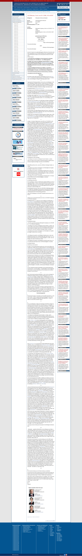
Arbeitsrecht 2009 (16, 542)
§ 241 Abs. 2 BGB (43, 332)
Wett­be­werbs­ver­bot (32, 336)
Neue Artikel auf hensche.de (27, 529)
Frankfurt (19, 11)
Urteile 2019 (16, 28)
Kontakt (51, 530)
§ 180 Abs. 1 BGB (42, 382)
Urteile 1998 (16, 59)
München (35, 11)
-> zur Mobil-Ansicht (16, 14)
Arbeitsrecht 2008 (16, 543)
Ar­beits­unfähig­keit (36, 153)
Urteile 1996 (16, 62)
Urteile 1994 (16, 65)
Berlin (15, 11)
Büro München (59, 538)
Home (15, 7)
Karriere (51, 529)
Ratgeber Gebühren (36, 9)
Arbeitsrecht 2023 (16, 529)
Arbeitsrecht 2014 (16, 537)
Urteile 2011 (16, 40)
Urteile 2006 (16, 47)
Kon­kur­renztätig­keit (50, 353)
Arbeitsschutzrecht (41, 528)
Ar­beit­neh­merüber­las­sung (46, 62)
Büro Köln (58, 537)
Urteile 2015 (16, 34)
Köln (31, 11)
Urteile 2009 (16, 43)
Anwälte (47, 11)
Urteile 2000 (16, 56)
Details (17, 88)
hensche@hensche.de (38, 495)
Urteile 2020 (16, 26)
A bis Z (51, 526)
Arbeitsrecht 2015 (16, 536)
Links (51, 531)
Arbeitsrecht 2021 (16, 531)
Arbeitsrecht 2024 (16, 528)
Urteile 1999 (16, 58)
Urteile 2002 (16, 53)
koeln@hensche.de (17, 105)
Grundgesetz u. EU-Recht (42, 526)
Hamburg (23, 11)
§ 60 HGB (44, 329)
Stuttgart (43, 11)
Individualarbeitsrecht (41, 527)
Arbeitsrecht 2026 (16, 526)
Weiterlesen (61, 36)
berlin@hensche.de (17, 87)
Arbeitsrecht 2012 (16, 539)
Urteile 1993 (16, 67)
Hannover (27, 11)
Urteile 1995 (16, 64)
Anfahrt (14, 88)
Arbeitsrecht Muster (29, 9)
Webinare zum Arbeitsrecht (17, 77)
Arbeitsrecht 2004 (16, 547)
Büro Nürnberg (59, 539)
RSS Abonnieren (16, 554)
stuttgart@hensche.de (17, 119)
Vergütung (29, 97)
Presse (48, 7)
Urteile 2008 (16, 44)
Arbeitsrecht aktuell (19, 7)
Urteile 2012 (16, 38)
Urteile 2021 (16, 25)
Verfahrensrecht (40, 531)
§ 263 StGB (43, 383)
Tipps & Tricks (23, 9)
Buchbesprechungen (26, 526)
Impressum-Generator (17, 9)
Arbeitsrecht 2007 (16, 544)
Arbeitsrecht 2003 (16, 548)
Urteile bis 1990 (16, 71)
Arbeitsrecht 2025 (16, 527)
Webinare (41, 9)
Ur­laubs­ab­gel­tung (38, 106)
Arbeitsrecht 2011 (16, 540)
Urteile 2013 (16, 37)
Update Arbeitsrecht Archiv (17, 79)
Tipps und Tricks (15, 17)
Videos (14, 74)
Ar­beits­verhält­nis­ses (42, 92)
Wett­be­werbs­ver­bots (45, 344)
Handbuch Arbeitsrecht (27, 7)
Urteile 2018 (16, 29)
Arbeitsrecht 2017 (16, 534)
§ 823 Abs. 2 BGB (35, 383)
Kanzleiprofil (45, 9)
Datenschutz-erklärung (59, 530)
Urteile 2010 (16, 41)
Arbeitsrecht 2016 (16, 535)
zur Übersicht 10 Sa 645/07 (50, 520)
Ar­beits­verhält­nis (41, 95)
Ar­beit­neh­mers (31, 332)
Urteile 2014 (16, 35)
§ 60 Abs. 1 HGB (33, 320)
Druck (51, 528)
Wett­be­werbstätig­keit (46, 248)
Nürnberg (39, 11)
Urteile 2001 (16, 55)
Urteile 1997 (16, 61)
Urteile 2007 (16, 46)
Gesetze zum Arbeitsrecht (34, 7)
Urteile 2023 (16, 23)
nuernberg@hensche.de (17, 114)
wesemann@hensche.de (39, 512)
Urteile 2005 (16, 49)
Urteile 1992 (16, 68)
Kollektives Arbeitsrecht (42, 529)
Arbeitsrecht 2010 (16, 541)
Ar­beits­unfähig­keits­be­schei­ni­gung (34, 101)
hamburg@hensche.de (17, 96)
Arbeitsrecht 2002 (16, 549)
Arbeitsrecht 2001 (16, 550)
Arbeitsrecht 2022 (16, 530)
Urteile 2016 (16, 32)
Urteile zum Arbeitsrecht (42, 7)
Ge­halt (34, 115)
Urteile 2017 (16, 31)
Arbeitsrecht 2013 (16, 538)
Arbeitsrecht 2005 (16, 546)
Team (58, 528)
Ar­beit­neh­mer (32, 343)
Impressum (59, 529)
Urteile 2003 (16, 52)
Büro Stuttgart (59, 540)
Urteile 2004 (16, 50)
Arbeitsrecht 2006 (16, 545)
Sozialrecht (40, 530)
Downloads (52, 527)
